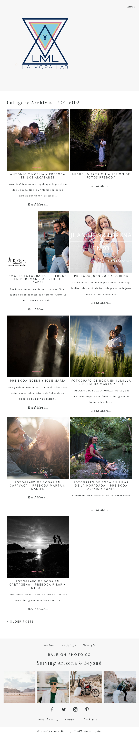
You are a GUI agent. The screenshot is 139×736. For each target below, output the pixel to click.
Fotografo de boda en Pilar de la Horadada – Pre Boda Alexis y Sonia (101, 485)
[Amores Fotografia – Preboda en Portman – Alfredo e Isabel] (38, 242)
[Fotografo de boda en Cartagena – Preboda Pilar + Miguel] (38, 547)
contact (71, 720)
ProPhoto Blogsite (87, 731)
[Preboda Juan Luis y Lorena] (101, 242)
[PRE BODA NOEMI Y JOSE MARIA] (38, 346)
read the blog (47, 720)
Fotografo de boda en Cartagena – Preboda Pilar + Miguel (37, 584)
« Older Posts (20, 621)
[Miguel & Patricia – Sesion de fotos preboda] (101, 140)
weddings (68, 646)
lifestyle (89, 646)
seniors (49, 646)
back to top (93, 720)
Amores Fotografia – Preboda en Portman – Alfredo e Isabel (38, 279)
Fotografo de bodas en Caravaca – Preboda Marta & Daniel (38, 485)
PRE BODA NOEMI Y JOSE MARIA (38, 380)
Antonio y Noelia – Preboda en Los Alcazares (37, 175)
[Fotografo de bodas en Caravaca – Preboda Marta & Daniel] (38, 448)
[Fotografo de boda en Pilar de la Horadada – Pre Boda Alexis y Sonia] (101, 448)
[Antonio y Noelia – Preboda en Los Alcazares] (38, 140)
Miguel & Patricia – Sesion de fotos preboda (101, 175)
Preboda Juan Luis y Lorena (101, 276)
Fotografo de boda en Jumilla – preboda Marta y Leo (101, 382)
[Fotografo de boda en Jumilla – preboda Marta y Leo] (101, 346)
